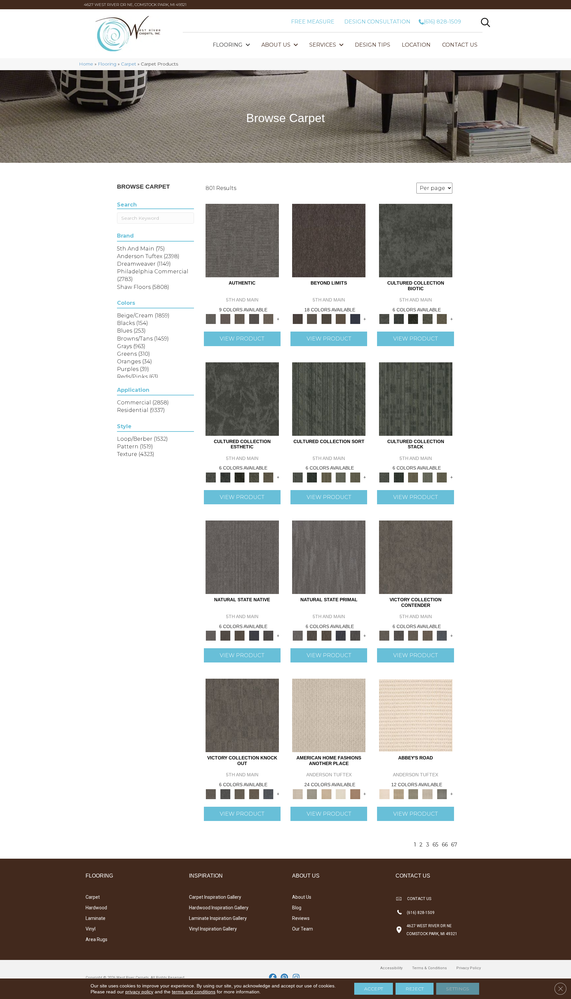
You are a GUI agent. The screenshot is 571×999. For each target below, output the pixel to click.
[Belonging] (242, 556)
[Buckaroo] (355, 793)
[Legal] (254, 318)
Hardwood (96, 907)
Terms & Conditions (429, 968)
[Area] (328, 240)
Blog (296, 907)
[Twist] (355, 476)
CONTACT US (419, 898)
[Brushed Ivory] (340, 793)
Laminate (95, 918)
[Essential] (225, 635)
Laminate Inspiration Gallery (218, 918)
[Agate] (328, 715)
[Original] (268, 635)
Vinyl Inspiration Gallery (213, 928)
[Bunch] (312, 476)
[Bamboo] (399, 793)
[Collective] (413, 318)
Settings (457, 989)
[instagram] (296, 978)
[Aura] (415, 715)
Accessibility (391, 968)
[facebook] (273, 978)
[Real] (268, 318)
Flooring (107, 64)
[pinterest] (284, 978)
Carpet (128, 64)
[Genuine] (239, 318)
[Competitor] (413, 635)
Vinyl (90, 928)
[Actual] (242, 240)
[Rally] (427, 635)
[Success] (442, 635)
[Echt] (225, 318)
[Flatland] (355, 318)
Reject (414, 989)
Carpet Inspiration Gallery (215, 897)
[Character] (399, 318)
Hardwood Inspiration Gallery (218, 907)
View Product (242, 339)
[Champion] (399, 635)
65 (435, 844)
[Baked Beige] (326, 793)
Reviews (301, 918)
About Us (301, 897)
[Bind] (328, 398)
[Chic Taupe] (427, 793)
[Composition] (427, 318)
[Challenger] (415, 556)
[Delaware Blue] (442, 793)
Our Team (302, 928)
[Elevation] (326, 318)
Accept (373, 989)
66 (445, 844)
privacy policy (139, 991)
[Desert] (312, 318)
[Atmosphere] (312, 793)
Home (86, 64)
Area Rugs (96, 939)
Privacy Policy (468, 968)
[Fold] (326, 476)
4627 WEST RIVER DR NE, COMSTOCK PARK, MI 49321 (135, 4)
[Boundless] (413, 793)
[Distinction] (442, 318)
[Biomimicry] (415, 240)
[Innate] (254, 635)
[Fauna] (340, 318)
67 (454, 844)
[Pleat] (340, 476)
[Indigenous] (239, 635)
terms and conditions (193, 991)
